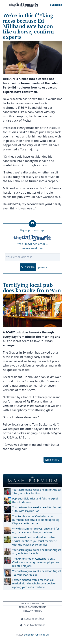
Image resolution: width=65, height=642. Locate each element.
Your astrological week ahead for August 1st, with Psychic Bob (36, 572)
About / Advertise (33, 603)
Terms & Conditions (32, 607)
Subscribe (28, 267)
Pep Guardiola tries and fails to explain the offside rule (35, 500)
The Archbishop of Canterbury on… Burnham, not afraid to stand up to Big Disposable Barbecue (35, 519)
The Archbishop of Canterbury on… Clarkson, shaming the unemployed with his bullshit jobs (36, 562)
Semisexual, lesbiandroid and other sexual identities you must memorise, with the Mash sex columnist (35, 541)
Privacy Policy (32, 611)
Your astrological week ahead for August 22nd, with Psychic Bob (36, 491)
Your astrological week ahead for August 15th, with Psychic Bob (36, 509)
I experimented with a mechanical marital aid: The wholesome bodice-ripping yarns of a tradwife (34, 583)
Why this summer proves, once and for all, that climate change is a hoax (35, 530)
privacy (42, 267)
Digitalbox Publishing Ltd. (36, 634)
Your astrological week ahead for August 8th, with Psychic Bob (36, 551)
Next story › (53, 460)
